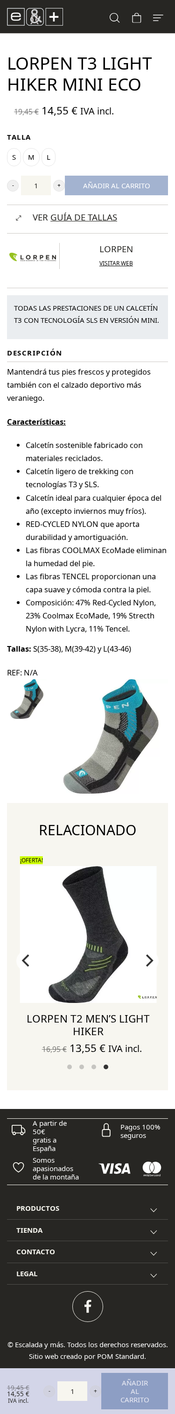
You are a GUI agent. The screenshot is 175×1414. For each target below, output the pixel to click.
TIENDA (29, 1230)
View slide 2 (81, 1067)
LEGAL (26, 1273)
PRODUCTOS (37, 1208)
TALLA (19, 137)
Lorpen (116, 249)
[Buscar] (115, 16)
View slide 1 (69, 1067)
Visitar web (116, 263)
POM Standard (120, 1356)
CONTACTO (35, 1251)
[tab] (87, 1209)
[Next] (148, 961)
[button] (13, 186)
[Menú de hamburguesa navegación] (158, 16)
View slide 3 (93, 1067)
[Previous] (26, 961)
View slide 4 (106, 1067)
